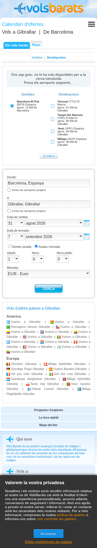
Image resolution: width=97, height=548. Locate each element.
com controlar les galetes (56, 519)
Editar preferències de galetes (48, 542)
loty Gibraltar (44, 384)
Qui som (24, 439)
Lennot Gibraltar (50, 389)
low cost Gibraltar (70, 374)
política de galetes (71, 515)
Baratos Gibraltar (70, 369)
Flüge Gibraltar (27, 369)
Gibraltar (24, 364)
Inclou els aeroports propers (29, 189)
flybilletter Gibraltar (67, 364)
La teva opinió (48, 417)
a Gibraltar (26, 322)
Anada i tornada (49, 247)
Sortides (37, 57)
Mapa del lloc (48, 425)
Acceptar (49, 534)
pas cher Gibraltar (27, 374)
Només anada (21, 247)
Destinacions (56, 57)
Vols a (19, 32)
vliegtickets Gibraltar (33, 379)
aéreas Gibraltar (30, 327)
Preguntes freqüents (48, 410)
